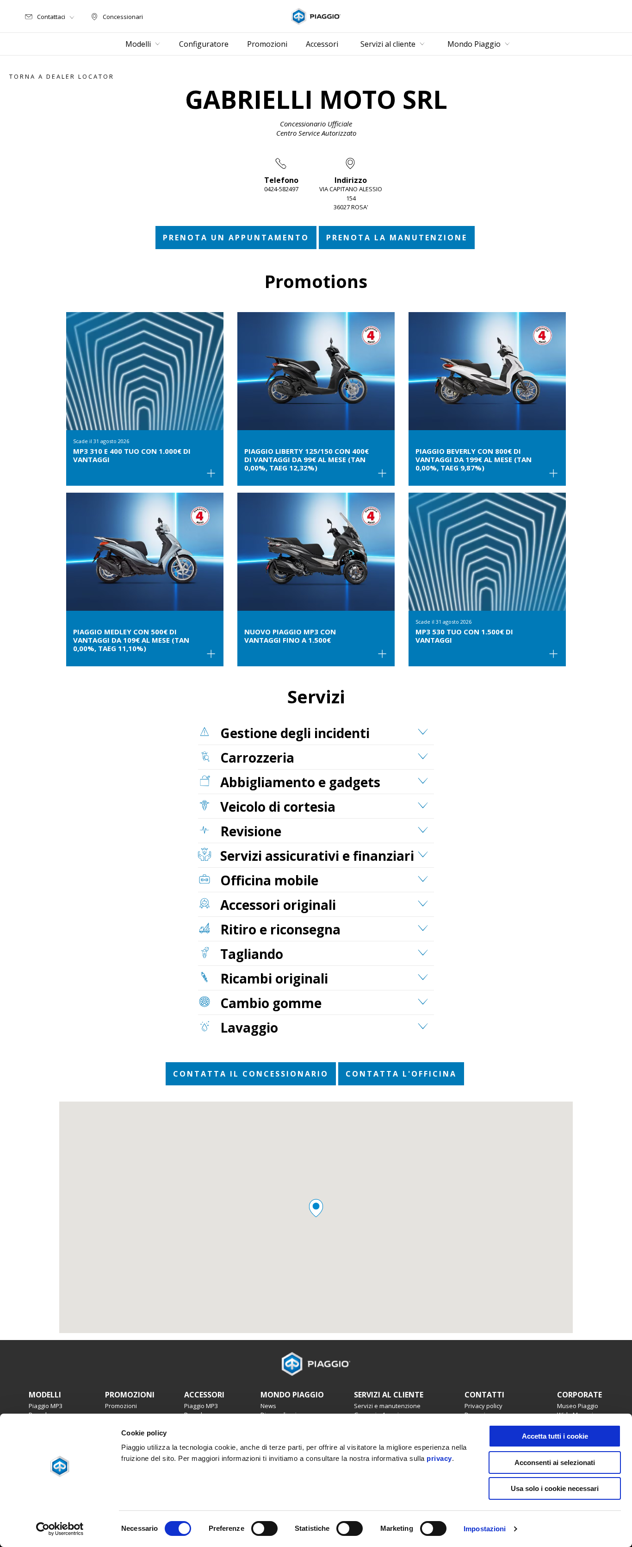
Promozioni (121, 1406)
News (268, 1406)
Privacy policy (483, 1406)
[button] (316, 1208)
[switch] (264, 1528)
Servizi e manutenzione (387, 1406)
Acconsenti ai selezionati (554, 1462)
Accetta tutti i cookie (555, 1436)
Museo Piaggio (577, 1406)
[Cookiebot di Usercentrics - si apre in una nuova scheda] (59, 1529)
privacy (439, 1458)
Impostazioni (485, 1529)
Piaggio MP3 (45, 1406)
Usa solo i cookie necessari (555, 1488)
